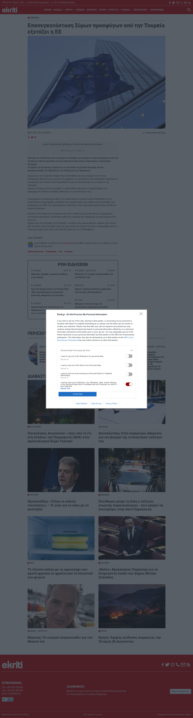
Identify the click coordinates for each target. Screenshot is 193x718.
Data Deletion (81, 403)
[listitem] (96, 350)
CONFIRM (77, 394)
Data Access (96, 403)
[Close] (141, 314)
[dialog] (96, 359)
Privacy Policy (111, 403)
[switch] (129, 356)
